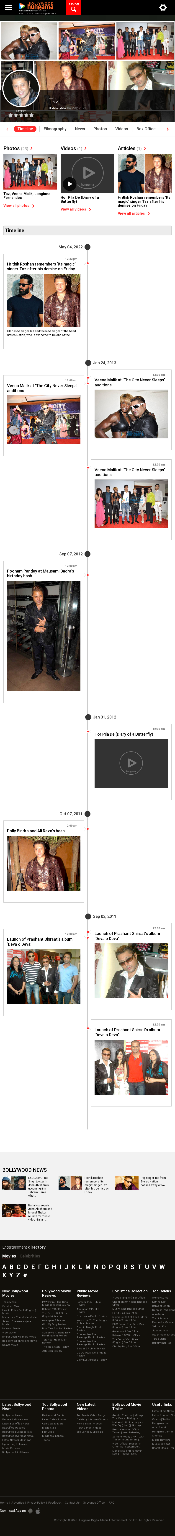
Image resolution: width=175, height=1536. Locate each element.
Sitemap (157, 1435)
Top (161, 1291)
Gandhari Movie (11, 1306)
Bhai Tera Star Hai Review (57, 1328)
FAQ (111, 1502)
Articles (130, 148)
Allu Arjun (158, 1314)
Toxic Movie (9, 1302)
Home (4, 1502)
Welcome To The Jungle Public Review (92, 1322)
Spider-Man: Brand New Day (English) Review (56, 1334)
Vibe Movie (9, 1332)
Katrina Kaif (159, 1301)
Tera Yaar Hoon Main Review (54, 1341)
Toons (46, 1440)
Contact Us (72, 1502)
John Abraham (161, 1330)
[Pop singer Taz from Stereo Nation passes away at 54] (127, 1188)
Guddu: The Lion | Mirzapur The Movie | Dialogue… (128, 1417)
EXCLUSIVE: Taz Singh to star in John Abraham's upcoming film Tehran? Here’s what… (38, 1186)
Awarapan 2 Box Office (125, 1331)
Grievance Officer (94, 1502)
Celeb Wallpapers (52, 1423)
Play (70, 184)
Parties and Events (53, 1415)
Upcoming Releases (14, 1444)
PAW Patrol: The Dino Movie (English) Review (56, 1304)
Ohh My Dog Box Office (126, 1346)
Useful (162, 1404)
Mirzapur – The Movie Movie (19, 1317)
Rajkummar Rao (161, 1342)
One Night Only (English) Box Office (129, 1303)
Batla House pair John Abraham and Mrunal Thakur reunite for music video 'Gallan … (40, 1212)
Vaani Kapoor (160, 1318)
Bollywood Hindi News (15, 1452)
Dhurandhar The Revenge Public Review (91, 1336)
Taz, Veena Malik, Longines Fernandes (26, 196)
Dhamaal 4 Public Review (92, 1316)
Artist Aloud (159, 1427)
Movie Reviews (11, 1448)
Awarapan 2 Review (53, 1320)
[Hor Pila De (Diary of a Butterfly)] (87, 174)
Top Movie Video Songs (91, 1415)
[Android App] (30, 1511)
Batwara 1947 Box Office (126, 1335)
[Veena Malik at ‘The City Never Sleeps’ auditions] (131, 414)
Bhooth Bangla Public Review (90, 1329)
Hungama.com (161, 1423)
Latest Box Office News (15, 1423)
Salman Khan (160, 1326)
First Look (48, 1431)
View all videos (73, 209)
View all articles (131, 213)
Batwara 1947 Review (54, 1309)
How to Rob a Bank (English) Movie (19, 1312)
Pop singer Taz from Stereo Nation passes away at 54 (153, 1181)
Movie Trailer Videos (89, 1423)
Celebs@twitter (161, 1419)
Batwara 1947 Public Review (89, 1304)
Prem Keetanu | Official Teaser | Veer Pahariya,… (127, 1431)
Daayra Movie (10, 1344)
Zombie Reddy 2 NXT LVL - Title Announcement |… (128, 1438)
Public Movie (87, 1293)
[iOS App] (38, 1511)
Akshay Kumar (160, 1297)
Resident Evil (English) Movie (19, 1340)
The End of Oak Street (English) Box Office (125, 1341)
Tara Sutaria (159, 1338)
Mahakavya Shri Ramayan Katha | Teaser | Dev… (127, 1452)
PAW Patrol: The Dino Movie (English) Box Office (129, 1326)
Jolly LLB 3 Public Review (92, 1359)
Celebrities (30, 1256)
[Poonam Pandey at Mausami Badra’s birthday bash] (43, 636)
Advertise (17, 1502)
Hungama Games (162, 1431)
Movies (9, 1256)
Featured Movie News (15, 1419)
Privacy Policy (36, 1502)
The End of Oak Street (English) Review (55, 1315)
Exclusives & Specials (90, 1431)
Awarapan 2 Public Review (88, 1311)
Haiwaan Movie (11, 1328)
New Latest (86, 1406)
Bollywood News (12, 1415)
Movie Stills (49, 1427)
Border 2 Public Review (91, 1348)
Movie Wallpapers (53, 1435)
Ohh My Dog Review (54, 1324)
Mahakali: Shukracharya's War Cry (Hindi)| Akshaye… (127, 1424)
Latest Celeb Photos (54, 1419)
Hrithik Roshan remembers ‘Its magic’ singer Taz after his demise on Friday (144, 201)
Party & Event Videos (89, 1427)
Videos (71, 148)
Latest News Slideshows (16, 1440)
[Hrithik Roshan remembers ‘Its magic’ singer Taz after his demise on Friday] (145, 174)
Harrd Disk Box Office (125, 1313)
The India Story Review (55, 1346)
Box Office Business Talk (17, 1431)
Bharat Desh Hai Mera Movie (19, 1336)
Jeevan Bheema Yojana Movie (16, 1323)
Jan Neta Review (52, 1350)
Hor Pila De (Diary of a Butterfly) (80, 199)
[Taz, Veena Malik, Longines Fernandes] (30, 172)
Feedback (55, 1502)
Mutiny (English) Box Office (128, 1308)
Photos (15, 148)
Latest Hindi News (163, 1411)
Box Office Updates (13, 1427)
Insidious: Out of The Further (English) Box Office (129, 1319)
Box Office (130, 1291)
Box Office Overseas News (17, 1435)
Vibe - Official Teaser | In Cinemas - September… (126, 1445)
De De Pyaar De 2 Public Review (91, 1354)
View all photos (16, 205)
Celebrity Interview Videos (92, 1419)
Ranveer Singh (161, 1305)
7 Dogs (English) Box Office (128, 1297)
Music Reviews (161, 1443)
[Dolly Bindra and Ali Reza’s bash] (43, 863)
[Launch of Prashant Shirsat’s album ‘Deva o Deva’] (131, 971)
